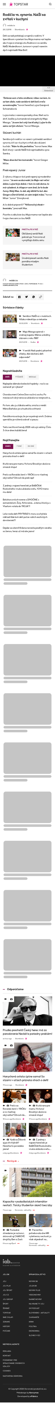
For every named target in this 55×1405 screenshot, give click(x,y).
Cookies (6, 1371)
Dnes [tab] (8, 446)
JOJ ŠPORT (7, 1290)
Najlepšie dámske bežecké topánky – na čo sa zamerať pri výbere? (25, 385)
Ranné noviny (35, 1299)
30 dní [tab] (31, 446)
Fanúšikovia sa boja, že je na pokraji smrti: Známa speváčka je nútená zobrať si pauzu (27, 418)
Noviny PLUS (34, 1290)
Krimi (31, 1322)
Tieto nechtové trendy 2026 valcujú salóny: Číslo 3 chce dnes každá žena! (27, 429)
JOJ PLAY (7, 1286)
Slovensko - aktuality (39, 1313)
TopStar (7, 1313)
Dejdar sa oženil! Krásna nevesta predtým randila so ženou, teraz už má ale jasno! (27, 529)
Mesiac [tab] (32, 377)
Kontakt (7, 1356)
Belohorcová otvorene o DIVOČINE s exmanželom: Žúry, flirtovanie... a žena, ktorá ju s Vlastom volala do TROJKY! (26, 503)
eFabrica (34, 1396)
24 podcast (34, 1308)
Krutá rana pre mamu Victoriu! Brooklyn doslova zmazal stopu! (26, 465)
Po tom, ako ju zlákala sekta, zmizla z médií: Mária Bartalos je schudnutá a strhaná (24, 407)
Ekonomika (34, 1331)
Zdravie (6, 1322)
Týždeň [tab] (19, 377)
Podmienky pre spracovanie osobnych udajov (14, 1363)
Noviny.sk (12, 1161)
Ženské (6, 1308)
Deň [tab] (7, 377)
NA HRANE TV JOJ (36, 1304)
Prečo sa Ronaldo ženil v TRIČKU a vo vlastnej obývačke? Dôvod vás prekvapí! (25, 476)
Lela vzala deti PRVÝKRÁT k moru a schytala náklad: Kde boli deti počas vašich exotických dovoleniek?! (25, 517)
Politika (33, 1326)
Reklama (7, 1351)
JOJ (4, 1281)
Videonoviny (35, 1295)
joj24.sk (33, 1286)
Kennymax (33, 1393)
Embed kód (48, 90)
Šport (5, 1304)
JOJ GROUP (8, 1299)
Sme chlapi (8, 1317)
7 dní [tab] (19, 446)
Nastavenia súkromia (12, 1376)
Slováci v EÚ (34, 1335)
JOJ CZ (6, 1295)
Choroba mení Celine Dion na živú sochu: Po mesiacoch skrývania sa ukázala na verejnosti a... (27, 396)
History (6, 1326)
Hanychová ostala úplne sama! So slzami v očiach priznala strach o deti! (27, 454)
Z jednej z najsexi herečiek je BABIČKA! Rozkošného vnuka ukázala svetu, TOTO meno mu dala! (26, 489)
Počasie (6, 1331)
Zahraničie (34, 1317)
